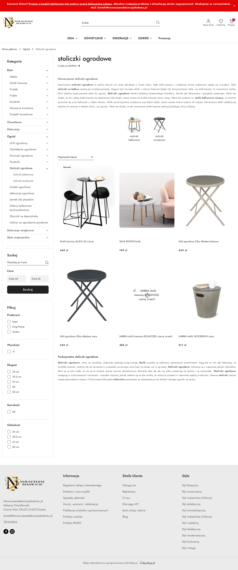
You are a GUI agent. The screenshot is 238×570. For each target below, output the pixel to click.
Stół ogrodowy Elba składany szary (78, 336)
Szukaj (28, 290)
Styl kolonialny (190, 542)
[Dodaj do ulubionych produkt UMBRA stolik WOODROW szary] (229, 262)
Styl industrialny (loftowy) (197, 498)
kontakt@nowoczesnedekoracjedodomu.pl (27, 516)
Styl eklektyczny (191, 504)
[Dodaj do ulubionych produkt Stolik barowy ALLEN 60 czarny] (111, 167)
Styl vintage (189, 548)
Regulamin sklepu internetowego (82, 485)
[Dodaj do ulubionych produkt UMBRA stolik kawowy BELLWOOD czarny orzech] (170, 262)
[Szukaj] (47, 263)
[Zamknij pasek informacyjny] (234, 5)
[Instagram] (12, 531)
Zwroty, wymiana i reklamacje (80, 504)
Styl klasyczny (190, 485)
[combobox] (76, 157)
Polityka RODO (72, 523)
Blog (125, 517)
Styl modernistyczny (193, 535)
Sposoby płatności (74, 498)
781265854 (10, 522)
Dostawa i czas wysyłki (76, 492)
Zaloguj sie (129, 485)
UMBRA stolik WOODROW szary (196, 336)
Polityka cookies (72, 517)
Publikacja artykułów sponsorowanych (85, 510)
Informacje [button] (71, 475)
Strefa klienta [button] (132, 475)
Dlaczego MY (130, 504)
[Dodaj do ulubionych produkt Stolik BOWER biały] (170, 167)
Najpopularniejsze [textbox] (67, 157)
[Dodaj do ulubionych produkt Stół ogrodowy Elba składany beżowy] (229, 167)
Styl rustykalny (190, 523)
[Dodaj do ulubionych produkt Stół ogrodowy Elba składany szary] (111, 262)
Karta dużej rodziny (133, 510)
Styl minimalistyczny (194, 510)
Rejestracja (128, 492)
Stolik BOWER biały (130, 241)
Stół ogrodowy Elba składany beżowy (199, 241)
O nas (126, 498)
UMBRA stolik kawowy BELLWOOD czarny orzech (145, 336)
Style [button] (185, 475)
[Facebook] (5, 531)
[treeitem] (28, 70)
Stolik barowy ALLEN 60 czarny (77, 241)
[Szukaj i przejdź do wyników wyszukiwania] (157, 22)
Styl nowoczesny (192, 492)
